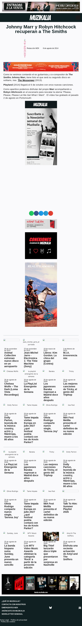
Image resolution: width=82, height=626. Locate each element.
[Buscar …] (78, 17)
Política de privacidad (19, 620)
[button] (31, 213)
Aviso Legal (4, 620)
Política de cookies (8, 622)
